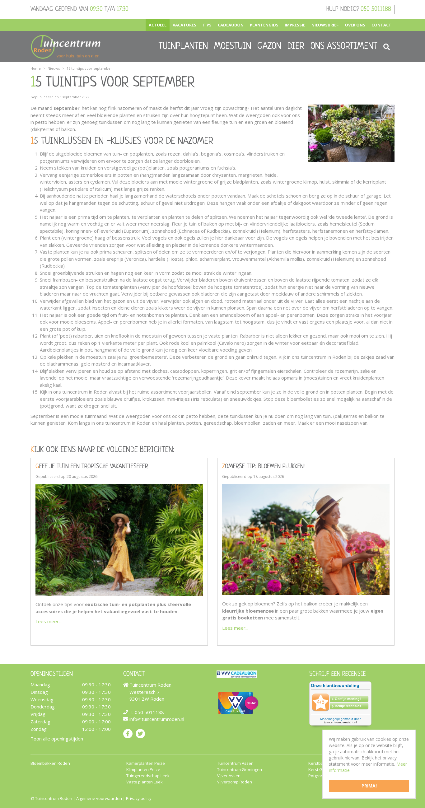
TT (140, 733)
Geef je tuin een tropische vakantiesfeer (91, 466)
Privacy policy (139, 798)
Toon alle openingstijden (56, 739)
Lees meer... (48, 621)
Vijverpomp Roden (234, 782)
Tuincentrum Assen (235, 763)
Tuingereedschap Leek (148, 775)
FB (128, 733)
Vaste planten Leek (144, 782)
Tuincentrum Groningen (239, 769)
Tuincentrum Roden (53, 798)
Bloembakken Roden (50, 763)
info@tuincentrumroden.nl (156, 719)
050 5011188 (376, 9)
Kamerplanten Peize (145, 763)
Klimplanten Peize (143, 769)
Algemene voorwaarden (99, 798)
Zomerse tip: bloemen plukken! (263, 466)
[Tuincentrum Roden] (65, 46)
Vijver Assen (229, 775)
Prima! (369, 786)
